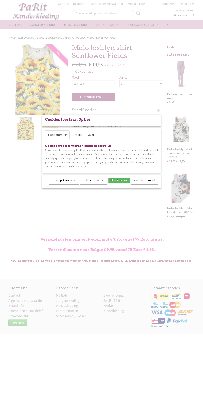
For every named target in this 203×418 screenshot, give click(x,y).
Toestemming (57, 135)
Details (77, 135)
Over (91, 135)
